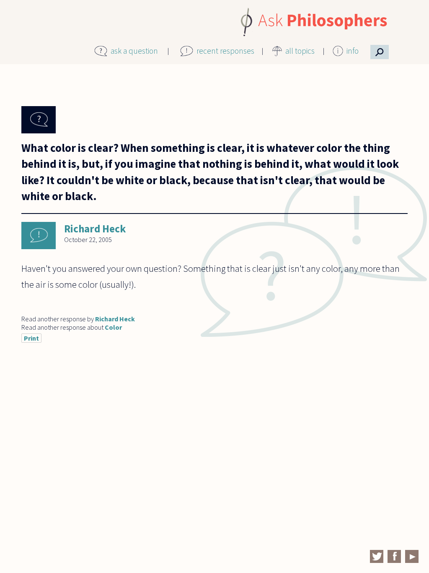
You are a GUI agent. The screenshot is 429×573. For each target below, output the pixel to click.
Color (113, 327)
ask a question (134, 51)
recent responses (225, 51)
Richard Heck (95, 228)
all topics (300, 51)
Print (31, 338)
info (352, 51)
